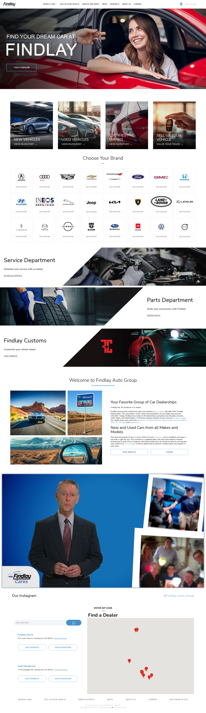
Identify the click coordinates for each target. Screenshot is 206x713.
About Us (126, 4)
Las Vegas (159, 411)
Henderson (134, 422)
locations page (179, 418)
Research (114, 4)
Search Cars (49, 4)
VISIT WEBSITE (32, 647)
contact (169, 452)
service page (130, 443)
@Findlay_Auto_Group (179, 596)
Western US (142, 420)
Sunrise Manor (180, 420)
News (104, 4)
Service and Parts (90, 4)
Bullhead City (155, 420)
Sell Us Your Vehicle (69, 4)
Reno (113, 422)
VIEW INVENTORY (21, 187)
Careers (137, 4)
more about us (129, 452)
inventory (158, 437)
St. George (120, 422)
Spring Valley (167, 420)
